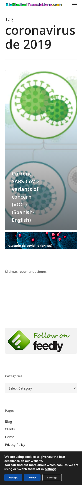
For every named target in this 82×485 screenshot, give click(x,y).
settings (50, 469)
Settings (52, 477)
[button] (74, 4)
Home (9, 437)
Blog (8, 421)
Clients (10, 429)
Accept (13, 477)
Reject (32, 477)
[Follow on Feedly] (41, 356)
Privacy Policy (15, 444)
